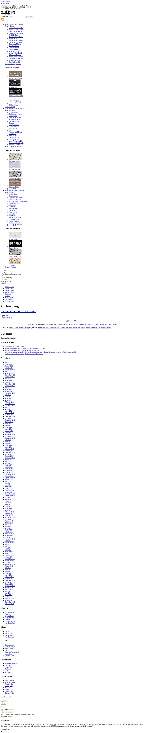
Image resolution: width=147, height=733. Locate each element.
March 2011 (8, 596)
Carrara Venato (9, 288)
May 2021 (8, 396)
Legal (6, 671)
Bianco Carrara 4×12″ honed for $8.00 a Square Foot (98, 324)
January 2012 (9, 578)
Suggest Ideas (9, 616)
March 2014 (8, 532)
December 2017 (10, 452)
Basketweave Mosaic (15, 114)
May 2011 (8, 593)
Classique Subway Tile (16, 58)
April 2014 (8, 530)
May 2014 (8, 528)
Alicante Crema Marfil (16, 37)
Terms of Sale (9, 691)
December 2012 (10, 559)
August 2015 (9, 501)
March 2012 (8, 575)
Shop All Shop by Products (13, 225)
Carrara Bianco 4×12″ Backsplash (18, 311)
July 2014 (8, 524)
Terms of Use (9, 689)
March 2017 (8, 467)
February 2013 (9, 555)
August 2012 (9, 566)
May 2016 (8, 485)
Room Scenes (9, 292)
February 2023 (9, 382)
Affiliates (8, 669)
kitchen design (95, 328)
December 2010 (10, 602)
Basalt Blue (12, 216)
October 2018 (9, 436)
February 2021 (9, 402)
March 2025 (8, 368)
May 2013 (8, 550)
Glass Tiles (12, 205)
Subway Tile (13, 116)
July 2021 (8, 395)
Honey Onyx (13, 212)
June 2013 (8, 548)
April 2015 (8, 508)
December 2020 (10, 404)
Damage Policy (9, 693)
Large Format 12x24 (15, 141)
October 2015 (9, 497)
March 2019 (8, 429)
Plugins (7, 614)
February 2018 (9, 449)
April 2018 (8, 445)
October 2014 (9, 519)
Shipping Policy (10, 682)
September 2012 (10, 564)
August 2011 (9, 587)
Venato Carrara (13, 194)
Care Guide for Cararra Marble (14, 346)
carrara (88, 328)
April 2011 (8, 595)
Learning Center (10, 647)
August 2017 (9, 460)
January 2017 (9, 470)
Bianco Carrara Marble (16, 29)
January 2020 (9, 414)
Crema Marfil (13, 210)
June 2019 (8, 423)
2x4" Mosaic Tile (14, 121)
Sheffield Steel (13, 35)
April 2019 (8, 427)
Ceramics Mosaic (14, 219)
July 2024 (8, 371)
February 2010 (9, 604)
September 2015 (10, 499)
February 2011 (9, 598)
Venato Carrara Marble (16, 28)
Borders (11, 123)
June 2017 (8, 463)
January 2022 (9, 391)
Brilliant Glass (13, 38)
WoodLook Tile (14, 46)
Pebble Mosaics (14, 221)
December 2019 (10, 416)
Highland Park (13, 49)
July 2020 (8, 407)
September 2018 (10, 438)
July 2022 (8, 387)
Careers (7, 665)
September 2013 (10, 542)
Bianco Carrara (13, 196)
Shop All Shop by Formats (13, 146)
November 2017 (10, 454)
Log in (7, 631)
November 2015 (10, 496)
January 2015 (9, 514)
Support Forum (9, 617)
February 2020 (9, 413)
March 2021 (8, 400)
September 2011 (10, 586)
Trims (10, 130)
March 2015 (8, 510)
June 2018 (8, 441)
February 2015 (9, 512)
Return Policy (9, 684)
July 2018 (8, 440)
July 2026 (8, 362)
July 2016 (8, 481)
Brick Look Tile (14, 139)
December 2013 (10, 537)
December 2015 (10, 494)
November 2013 (10, 539)
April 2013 (8, 551)
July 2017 (8, 461)
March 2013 (8, 553)
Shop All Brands (10, 107)
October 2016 (9, 476)
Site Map (7, 672)
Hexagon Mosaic (14, 112)
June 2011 (8, 591)
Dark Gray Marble (14, 223)
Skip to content (5, 2)
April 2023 (8, 380)
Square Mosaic (13, 126)
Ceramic (7, 296)
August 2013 (9, 544)
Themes (7, 619)
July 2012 (8, 568)
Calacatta (8, 294)
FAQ (6, 650)
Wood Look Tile (14, 203)
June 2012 (8, 569)
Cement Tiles (9, 299)
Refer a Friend (9, 648)
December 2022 (10, 384)
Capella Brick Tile (14, 62)
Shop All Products (10, 267)
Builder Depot (9, 290)
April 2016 (8, 487)
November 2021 (10, 393)
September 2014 (10, 521)
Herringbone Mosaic (15, 117)
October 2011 (9, 584)
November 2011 (10, 582)
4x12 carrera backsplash (64, 328)
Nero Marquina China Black (18, 201)
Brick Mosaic (13, 128)
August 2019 (9, 422)
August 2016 (9, 479)
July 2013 (8, 546)
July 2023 (8, 378)
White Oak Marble (15, 55)
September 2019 (10, 420)
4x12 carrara (41, 328)
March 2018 (8, 447)
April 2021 (8, 398)
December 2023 (10, 375)
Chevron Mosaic (14, 137)
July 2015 (8, 503)
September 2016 (10, 478)
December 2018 (10, 432)
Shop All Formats (10, 189)
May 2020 (8, 409)
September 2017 (10, 458)
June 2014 (8, 526)
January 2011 (9, 600)
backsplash (76, 328)
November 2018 (10, 434)
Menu (3, 283)
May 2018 (8, 443)
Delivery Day (9, 686)
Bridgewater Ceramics (16, 56)
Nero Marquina (9, 301)
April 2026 (8, 364)
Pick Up (7, 687)
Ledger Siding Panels (15, 53)
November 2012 (10, 560)
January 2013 (9, 557)
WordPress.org (9, 637)
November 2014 (10, 517)
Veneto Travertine (14, 60)
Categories (4, 338)
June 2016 (8, 483)
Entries (8, 633)
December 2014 (10, 515)
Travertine (12, 214)
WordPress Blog (10, 621)
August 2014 (9, 523)
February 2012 (9, 577)
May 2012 (8, 571)
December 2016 (10, 472)
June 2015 (8, 505)
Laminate (12, 207)
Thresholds (12, 134)
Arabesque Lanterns (15, 119)
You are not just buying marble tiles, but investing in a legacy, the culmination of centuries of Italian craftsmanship (40, 352)
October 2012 (9, 562)
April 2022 (8, 389)
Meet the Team (9, 656)
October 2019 (9, 418)
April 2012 (8, 573)
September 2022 (10, 386)
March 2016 (8, 488)
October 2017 (9, 456)
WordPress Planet (10, 623)
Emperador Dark (14, 208)
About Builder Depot (11, 663)
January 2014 (9, 535)
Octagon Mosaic (14, 125)
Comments (10, 635)
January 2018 (9, 450)
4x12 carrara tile (51, 328)
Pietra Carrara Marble (15, 31)
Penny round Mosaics (15, 132)
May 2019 (8, 425)
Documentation (9, 612)
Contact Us (8, 654)
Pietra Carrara (9, 297)
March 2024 (8, 373)
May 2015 (8, 506)
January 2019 (9, 431)
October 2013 (9, 541)
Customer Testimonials (12, 652)
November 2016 (10, 474)
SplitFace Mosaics (14, 51)
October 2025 (9, 366)
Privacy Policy (9, 680)
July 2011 (8, 589)
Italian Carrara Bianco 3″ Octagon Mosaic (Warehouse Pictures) (25, 348)
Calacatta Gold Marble (16, 33)
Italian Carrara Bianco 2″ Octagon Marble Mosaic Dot (22, 350)
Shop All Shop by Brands (13, 64)
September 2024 (10, 369)
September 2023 (10, 377)
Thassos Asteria (14, 47)
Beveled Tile (13, 135)
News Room (9, 667)
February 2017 (9, 469)
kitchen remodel (106, 328)
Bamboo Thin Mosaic (16, 144)
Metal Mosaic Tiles (15, 199)
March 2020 (8, 411)
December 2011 (10, 580)
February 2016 (9, 490)
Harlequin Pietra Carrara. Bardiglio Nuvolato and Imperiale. (24, 354)
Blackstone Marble (15, 44)
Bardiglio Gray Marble (16, 40)
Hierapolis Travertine (15, 42)
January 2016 (9, 492)
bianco (83, 328)
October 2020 (9, 405)
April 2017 (8, 465)
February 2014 (9, 533)
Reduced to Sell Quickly (16, 143)
